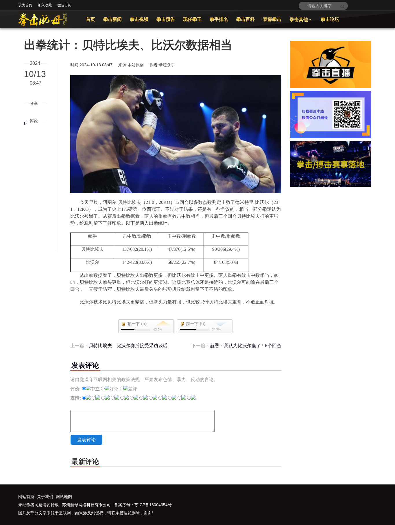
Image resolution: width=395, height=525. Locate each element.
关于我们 (45, 496)
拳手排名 (219, 19)
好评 (114, 388)
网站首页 (26, 496)
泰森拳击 (272, 19)
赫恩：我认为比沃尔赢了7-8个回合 (245, 345)
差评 (132, 388)
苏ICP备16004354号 (153, 504)
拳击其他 (301, 19)
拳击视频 (139, 19)
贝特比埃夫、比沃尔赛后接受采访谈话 (128, 345)
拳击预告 (165, 19)
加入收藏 (45, 5)
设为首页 (25, 5)
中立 (95, 388)
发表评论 (86, 439)
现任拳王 (192, 19)
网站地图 (64, 496)
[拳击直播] (330, 86)
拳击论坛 (330, 19)
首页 (90, 19)
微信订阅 (64, 5)
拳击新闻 (112, 19)
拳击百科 (245, 19)
